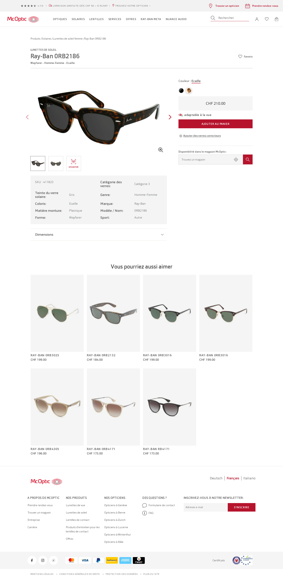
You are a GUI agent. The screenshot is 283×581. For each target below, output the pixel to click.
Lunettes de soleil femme (68, 38)
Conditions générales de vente (79, 574)
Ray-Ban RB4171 (156, 449)
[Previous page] (28, 117)
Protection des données (122, 574)
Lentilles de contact (77, 520)
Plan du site (151, 574)
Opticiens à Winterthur (117, 534)
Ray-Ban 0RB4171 (101, 449)
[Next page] (169, 117)
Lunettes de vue (75, 505)
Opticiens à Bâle (113, 542)
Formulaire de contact (161, 505)
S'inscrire (241, 507)
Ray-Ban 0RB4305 (45, 449)
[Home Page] (23, 19)
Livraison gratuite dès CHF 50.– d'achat (80, 5)
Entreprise (34, 520)
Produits (35, 38)
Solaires (47, 38)
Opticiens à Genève (115, 505)
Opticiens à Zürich (115, 520)
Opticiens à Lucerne (116, 527)
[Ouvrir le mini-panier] (276, 19)
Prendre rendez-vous (40, 505)
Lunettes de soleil (76, 512)
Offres (69, 538)
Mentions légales (42, 574)
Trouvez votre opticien (131, 5)
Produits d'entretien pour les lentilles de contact (83, 529)
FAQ (150, 513)
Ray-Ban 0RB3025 (45, 355)
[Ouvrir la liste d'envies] (267, 19)
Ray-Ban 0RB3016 (157, 355)
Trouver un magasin (39, 512)
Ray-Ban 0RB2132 (101, 355)
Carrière (32, 527)
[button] (257, 19)
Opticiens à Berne (114, 512)
